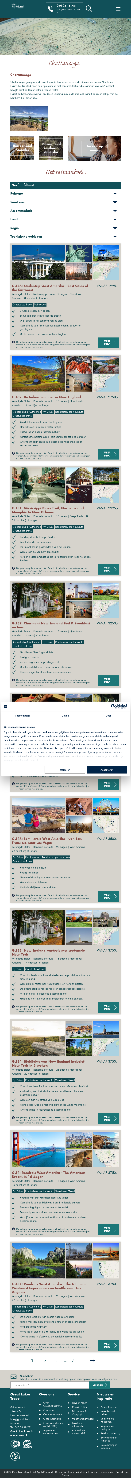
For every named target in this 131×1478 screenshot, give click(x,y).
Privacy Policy (79, 1402)
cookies (46, 732)
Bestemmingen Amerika (109, 1439)
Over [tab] (108, 715)
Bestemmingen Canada (109, 1446)
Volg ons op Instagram (107, 1427)
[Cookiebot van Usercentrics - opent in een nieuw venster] (113, 706)
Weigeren (65, 769)
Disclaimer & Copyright (79, 1413)
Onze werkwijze (52, 1418)
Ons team (48, 1410)
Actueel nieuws (109, 1407)
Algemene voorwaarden (50, 1432)
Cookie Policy (79, 1407)
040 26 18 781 (67, 5)
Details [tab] (65, 715)
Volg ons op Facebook (107, 1420)
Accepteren (106, 769)
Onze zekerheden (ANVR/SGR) (53, 1425)
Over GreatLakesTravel (52, 1404)
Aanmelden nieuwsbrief (78, 1432)
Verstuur (98, 1385)
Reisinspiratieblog (110, 1433)
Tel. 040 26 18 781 (21, 1427)
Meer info (107, 343)
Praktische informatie (78, 1425)
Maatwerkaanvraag (83, 1418)
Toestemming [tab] (22, 715)
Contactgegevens (52, 1414)
